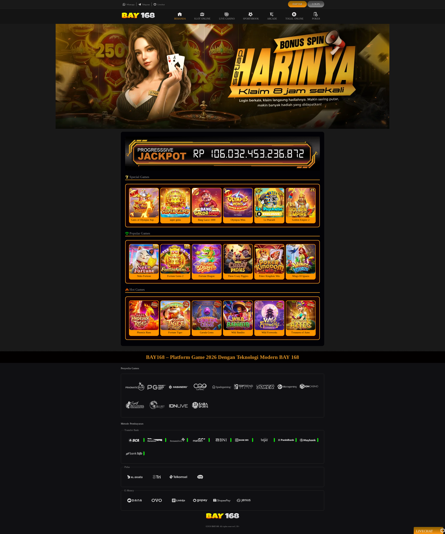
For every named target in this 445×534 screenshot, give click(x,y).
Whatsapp (130, 4)
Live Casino (227, 18)
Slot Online (202, 18)
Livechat (161, 4)
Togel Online (294, 18)
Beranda (180, 18)
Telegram (146, 4)
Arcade (272, 18)
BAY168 (215, 526)
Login (316, 4)
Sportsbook (251, 18)
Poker (316, 18)
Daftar (297, 4)
